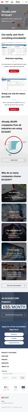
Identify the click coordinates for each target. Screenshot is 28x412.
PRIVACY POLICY (23, 378)
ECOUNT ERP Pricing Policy (14, 315)
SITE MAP (14, 377)
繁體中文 (5, 350)
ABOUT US (5, 366)
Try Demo (12, 2)
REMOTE (5, 377)
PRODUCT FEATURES (8, 352)
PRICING (4, 359)
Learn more (13, 71)
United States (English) (8, 373)
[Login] (23, 2)
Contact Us (7, 2)
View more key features (14, 285)
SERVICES (5, 363)
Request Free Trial (18, 2)
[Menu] (26, 2)
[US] (2, 2)
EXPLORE (4, 356)
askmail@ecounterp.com (7, 403)
